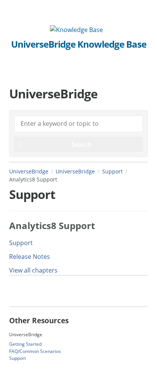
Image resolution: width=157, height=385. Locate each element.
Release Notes (29, 256)
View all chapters (33, 270)
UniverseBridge (28, 171)
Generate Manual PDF (39, 290)
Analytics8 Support (52, 225)
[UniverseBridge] (76, 30)
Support (112, 171)
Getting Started (25, 344)
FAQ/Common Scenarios (35, 351)
